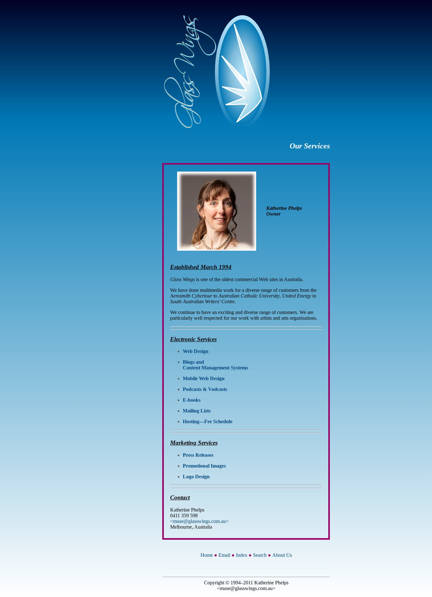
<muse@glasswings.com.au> (199, 521)
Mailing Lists (197, 410)
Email (224, 555)
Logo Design (196, 476)
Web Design (195, 351)
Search (260, 555)
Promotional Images (204, 465)
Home (207, 555)
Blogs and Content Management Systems (215, 364)
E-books (192, 400)
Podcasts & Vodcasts (205, 389)
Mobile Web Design (204, 378)
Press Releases (198, 455)
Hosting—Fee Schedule (207, 421)
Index (241, 555)
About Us (282, 555)
